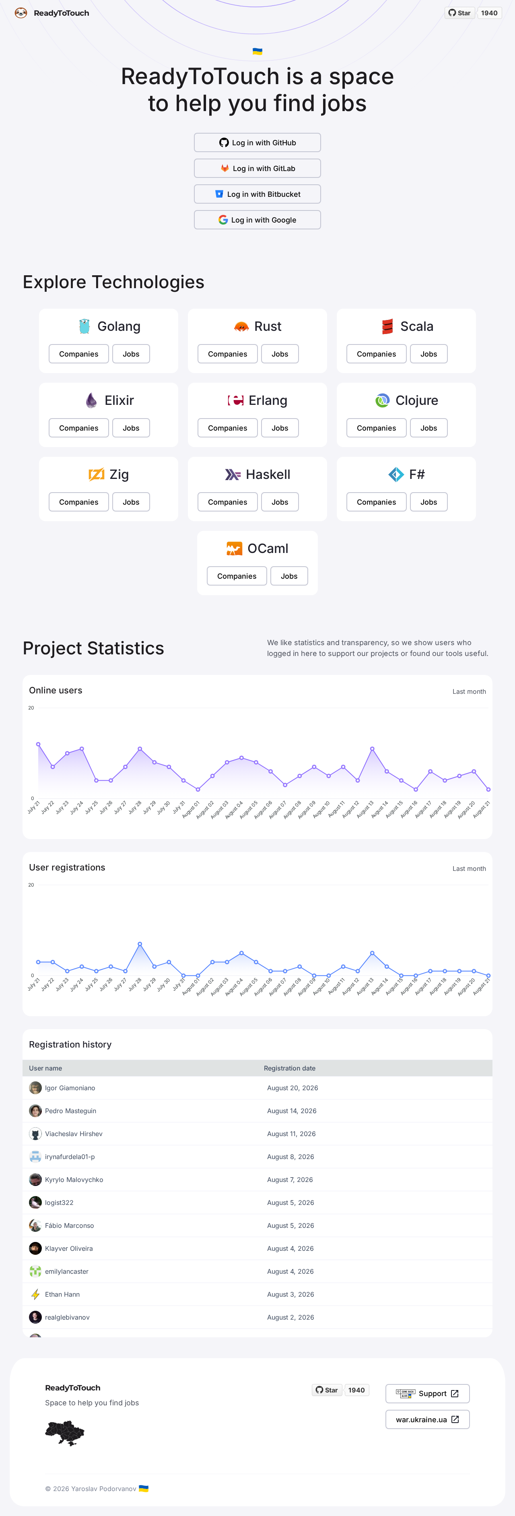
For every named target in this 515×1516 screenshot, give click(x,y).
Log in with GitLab (264, 168)
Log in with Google (264, 220)
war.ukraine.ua (421, 1419)
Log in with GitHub (264, 142)
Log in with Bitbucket (264, 194)
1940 (489, 13)
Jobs (131, 354)
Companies (79, 354)
